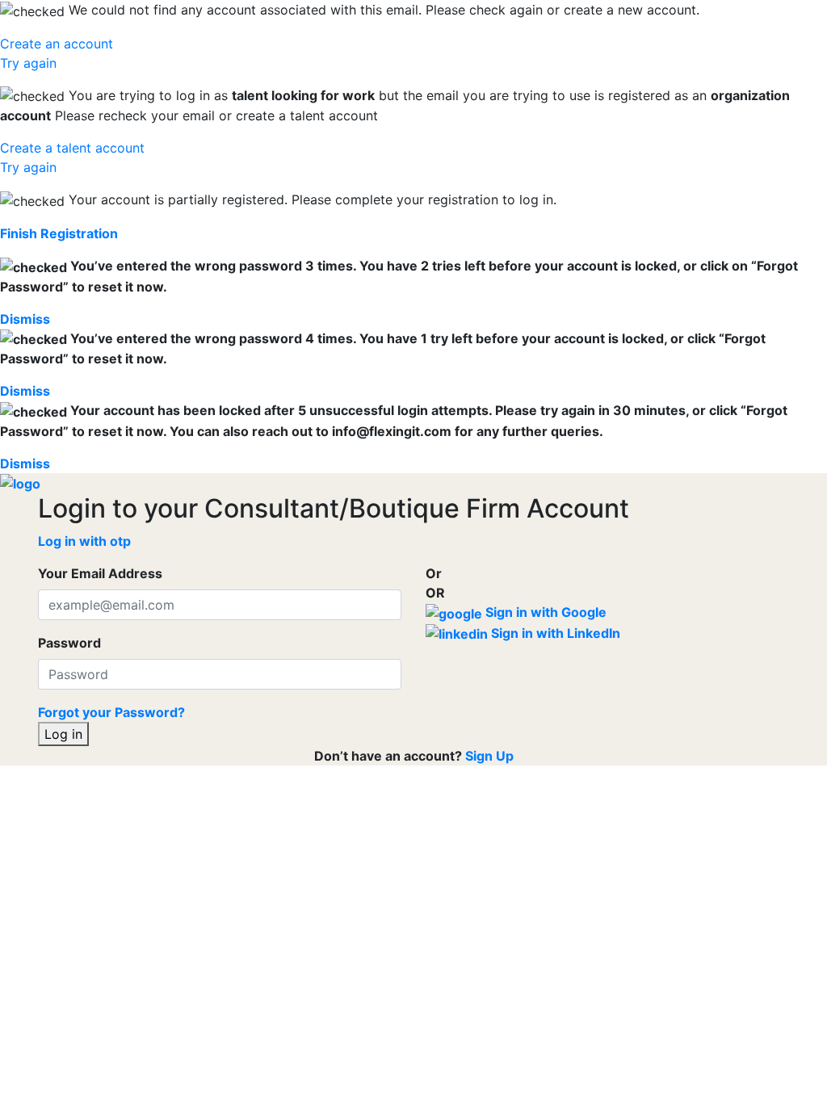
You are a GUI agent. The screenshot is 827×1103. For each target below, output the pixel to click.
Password (69, 643)
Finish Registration (59, 233)
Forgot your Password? (111, 712)
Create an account (56, 44)
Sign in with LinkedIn (554, 633)
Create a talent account (72, 148)
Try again (28, 63)
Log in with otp (84, 541)
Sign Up (489, 756)
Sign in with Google (544, 612)
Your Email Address (100, 573)
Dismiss (25, 319)
